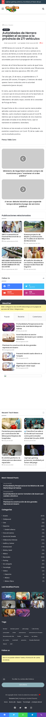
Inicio (5, 25)
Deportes (6, 526)
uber (11, 644)
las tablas (35, 636)
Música (5, 554)
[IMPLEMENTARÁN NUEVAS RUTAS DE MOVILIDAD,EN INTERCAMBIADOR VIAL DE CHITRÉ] (12, 252)
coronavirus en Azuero (35, 633)
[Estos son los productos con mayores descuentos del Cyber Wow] (8, 613)
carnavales (6, 633)
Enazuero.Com (13, 698)
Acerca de (12, 702)
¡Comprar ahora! (37, 702)
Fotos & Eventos (8, 533)
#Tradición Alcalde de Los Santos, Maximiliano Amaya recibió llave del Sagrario (34, 263)
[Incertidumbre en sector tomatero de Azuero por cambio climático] (8, 338)
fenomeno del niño (8, 636)
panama (23, 640)
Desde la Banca (10, 529)
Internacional (7, 547)
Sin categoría (7, 564)
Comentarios (37, 316)
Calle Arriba (35, 629)
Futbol (19, 636)
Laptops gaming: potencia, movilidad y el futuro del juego (24, 2)
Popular (7, 316)
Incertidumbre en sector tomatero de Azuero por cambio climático (29, 336)
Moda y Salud (7, 550)
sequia (5, 644)
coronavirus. (37, 59)
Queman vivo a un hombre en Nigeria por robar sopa (28, 364)
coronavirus (22, 633)
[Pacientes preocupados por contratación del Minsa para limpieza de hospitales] (12, 423)
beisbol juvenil (14, 629)
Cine (4, 523)
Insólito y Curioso (8, 543)
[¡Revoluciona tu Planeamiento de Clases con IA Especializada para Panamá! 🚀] (8, 596)
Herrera (26, 636)
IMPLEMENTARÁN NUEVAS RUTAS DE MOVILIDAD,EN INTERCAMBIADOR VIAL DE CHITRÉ (12, 263)
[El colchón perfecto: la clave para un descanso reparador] (12, 450)
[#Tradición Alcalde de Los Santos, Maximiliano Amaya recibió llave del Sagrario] (34, 252)
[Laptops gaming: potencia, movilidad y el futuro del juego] (34, 450)
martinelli (15, 640)
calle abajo (25, 629)
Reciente (21, 316)
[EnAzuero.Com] (12, 9)
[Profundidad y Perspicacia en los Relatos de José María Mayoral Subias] (8, 327)
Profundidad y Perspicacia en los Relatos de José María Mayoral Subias (29, 326)
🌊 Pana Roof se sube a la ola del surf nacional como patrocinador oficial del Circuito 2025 (34, 434)
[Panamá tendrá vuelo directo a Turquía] (8, 357)
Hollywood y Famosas (10, 540)
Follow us (6, 650)
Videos (5, 571)
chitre (14, 633)
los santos (6, 640)
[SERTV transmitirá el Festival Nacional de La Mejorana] (12, 226)
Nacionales (6, 557)
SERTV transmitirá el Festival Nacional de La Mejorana (11, 236)
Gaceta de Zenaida (9, 536)
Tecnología (6, 567)
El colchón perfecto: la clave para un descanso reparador (11, 460)
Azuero (11, 25)
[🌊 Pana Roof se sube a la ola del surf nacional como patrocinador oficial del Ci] (34, 423)
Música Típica (9, 581)
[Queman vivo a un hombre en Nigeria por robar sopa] (8, 366)
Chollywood (7, 519)
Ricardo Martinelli (34, 640)
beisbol (5, 629)
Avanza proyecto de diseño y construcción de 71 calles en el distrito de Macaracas (34, 237)
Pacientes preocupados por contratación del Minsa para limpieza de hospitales (12, 434)
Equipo (19, 702)
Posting (5, 560)
